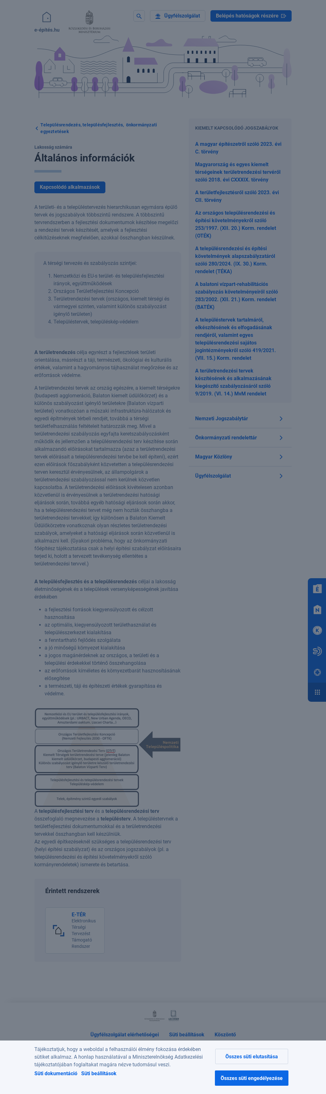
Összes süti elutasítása (251, 1057)
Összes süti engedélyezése (252, 1078)
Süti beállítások (99, 1073)
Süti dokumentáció (55, 1073)
